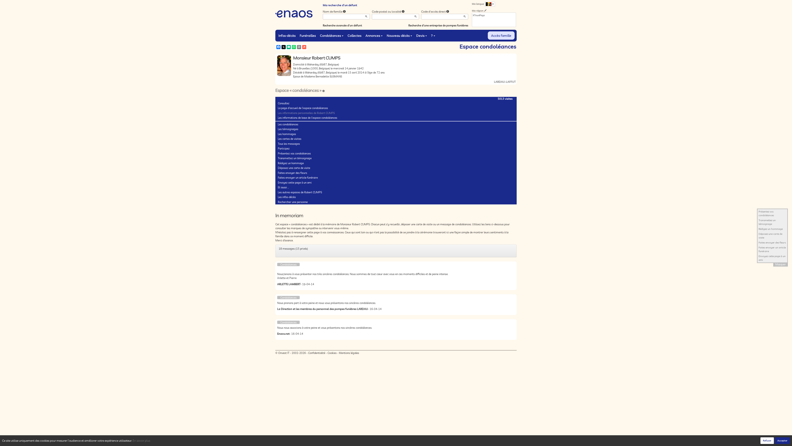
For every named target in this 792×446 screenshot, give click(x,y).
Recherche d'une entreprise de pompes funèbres (438, 25)
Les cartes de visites (289, 138)
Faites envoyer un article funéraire (298, 177)
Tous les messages (289, 143)
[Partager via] (304, 47)
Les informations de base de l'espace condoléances (307, 117)
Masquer (780, 264)
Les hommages (287, 134)
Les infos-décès (287, 197)
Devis (420, 35)
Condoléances (330, 35)
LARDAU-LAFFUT (505, 81)
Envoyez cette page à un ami (295, 182)
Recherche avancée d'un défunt (342, 25)
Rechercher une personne (293, 202)
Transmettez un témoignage (295, 158)
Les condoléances (288, 124)
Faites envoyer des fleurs (292, 172)
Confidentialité (316, 353)
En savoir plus (141, 440)
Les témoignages (288, 129)
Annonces (372, 35)
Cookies (332, 353)
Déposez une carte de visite (294, 168)
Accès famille (501, 35)
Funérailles (308, 35)
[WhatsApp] (294, 47)
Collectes (354, 35)
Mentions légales (349, 353)
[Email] (289, 47)
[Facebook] (278, 47)
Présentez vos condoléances (294, 153)
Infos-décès (287, 35)
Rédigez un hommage (291, 163)
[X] (284, 47)
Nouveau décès (398, 35)
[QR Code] (299, 47)
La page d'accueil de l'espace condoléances (303, 108)
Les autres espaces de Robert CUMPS (300, 192)
